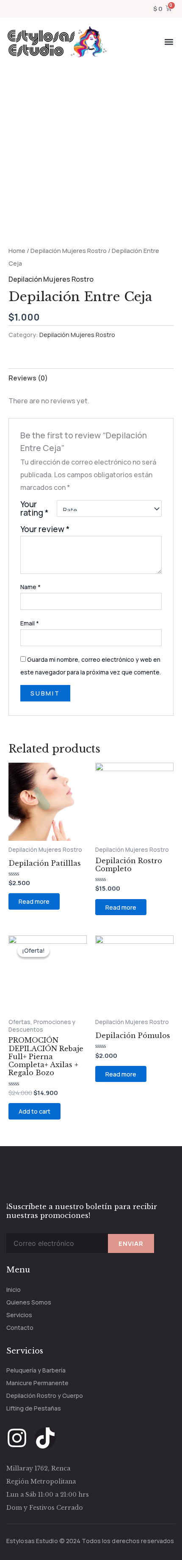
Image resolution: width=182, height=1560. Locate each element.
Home (16, 250)
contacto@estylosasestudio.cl (63, 1171)
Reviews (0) (28, 378)
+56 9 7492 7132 (35, 1189)
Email (29, 623)
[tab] (91, 378)
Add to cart (34, 1111)
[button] (169, 42)
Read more (34, 901)
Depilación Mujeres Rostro (68, 250)
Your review (45, 529)
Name (30, 587)
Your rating (34, 508)
